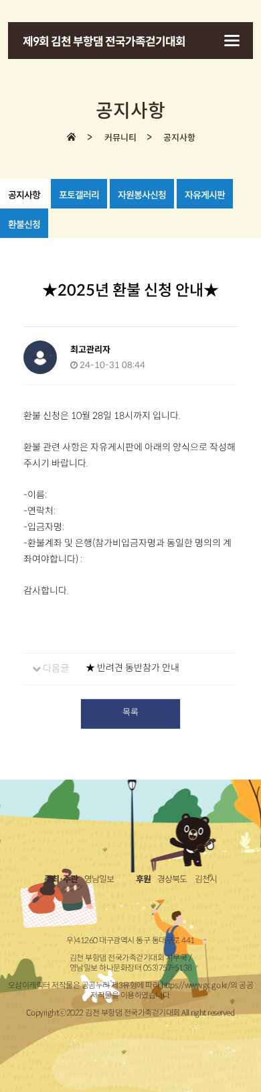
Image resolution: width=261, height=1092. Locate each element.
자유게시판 (205, 195)
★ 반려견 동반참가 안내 (132, 668)
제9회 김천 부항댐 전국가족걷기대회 (104, 42)
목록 (130, 712)
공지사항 (24, 195)
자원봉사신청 (142, 195)
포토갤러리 (79, 195)
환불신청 (24, 225)
